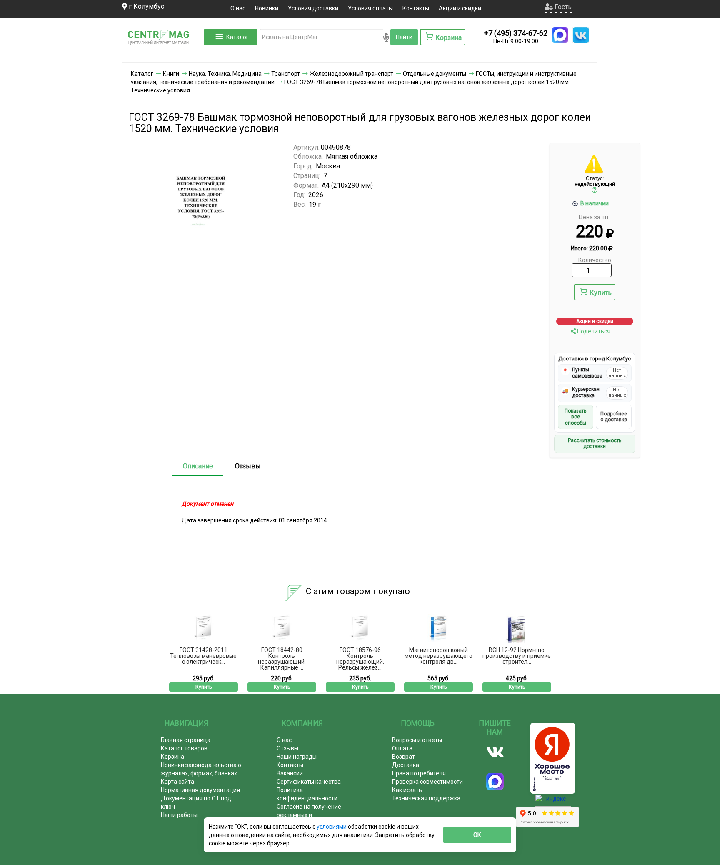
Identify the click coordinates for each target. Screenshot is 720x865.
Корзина (172, 756)
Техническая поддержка (426, 798)
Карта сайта (177, 781)
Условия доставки (313, 8)
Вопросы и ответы (417, 740)
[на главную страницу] (162, 54)
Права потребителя (419, 773)
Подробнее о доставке (613, 416)
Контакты (415, 8)
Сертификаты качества (309, 781)
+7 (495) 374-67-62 (516, 33)
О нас (237, 8)
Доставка (405, 765)
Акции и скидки (460, 8)
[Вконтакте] (495, 752)
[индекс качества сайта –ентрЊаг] (553, 803)
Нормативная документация (200, 790)
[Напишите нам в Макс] (560, 35)
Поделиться (593, 331)
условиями (332, 826)
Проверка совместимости (427, 781)
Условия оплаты (370, 8)
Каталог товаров (184, 748)
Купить (601, 293)
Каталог (237, 37)
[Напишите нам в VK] (580, 35)
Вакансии (290, 773)
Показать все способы (575, 417)
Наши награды (297, 756)
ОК (477, 835)
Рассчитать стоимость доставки (594, 443)
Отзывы (248, 466)
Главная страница (185, 740)
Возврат (403, 756)
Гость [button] (562, 7)
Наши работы (179, 815)
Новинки (266, 8)
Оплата (402, 748)
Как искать (407, 790)
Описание (198, 466)
